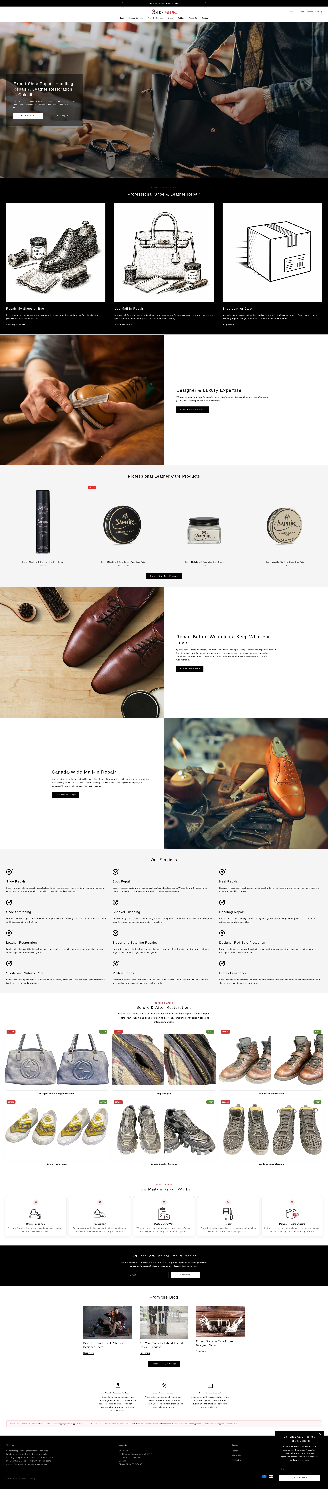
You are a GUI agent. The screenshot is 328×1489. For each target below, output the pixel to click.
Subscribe (185, 1274)
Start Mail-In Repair (65, 794)
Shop (170, 18)
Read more (88, 1353)
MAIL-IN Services (155, 18)
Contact (205, 18)
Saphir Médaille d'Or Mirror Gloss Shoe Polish (285, 562)
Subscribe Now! (300, 1477)
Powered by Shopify (28, 1479)
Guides (181, 18)
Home (122, 18)
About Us (193, 18)
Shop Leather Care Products (164, 576)
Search (235, 1450)
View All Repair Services (192, 409)
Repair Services (136, 18)
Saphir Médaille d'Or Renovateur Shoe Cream (204, 562)
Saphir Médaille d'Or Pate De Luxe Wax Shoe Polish (123, 562)
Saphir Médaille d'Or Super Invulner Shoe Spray (42, 562)
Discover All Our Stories (164, 1364)
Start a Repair (28, 115)
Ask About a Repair (190, 668)
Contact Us (237, 1460)
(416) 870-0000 (134, 1464)
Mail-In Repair (61, 115)
